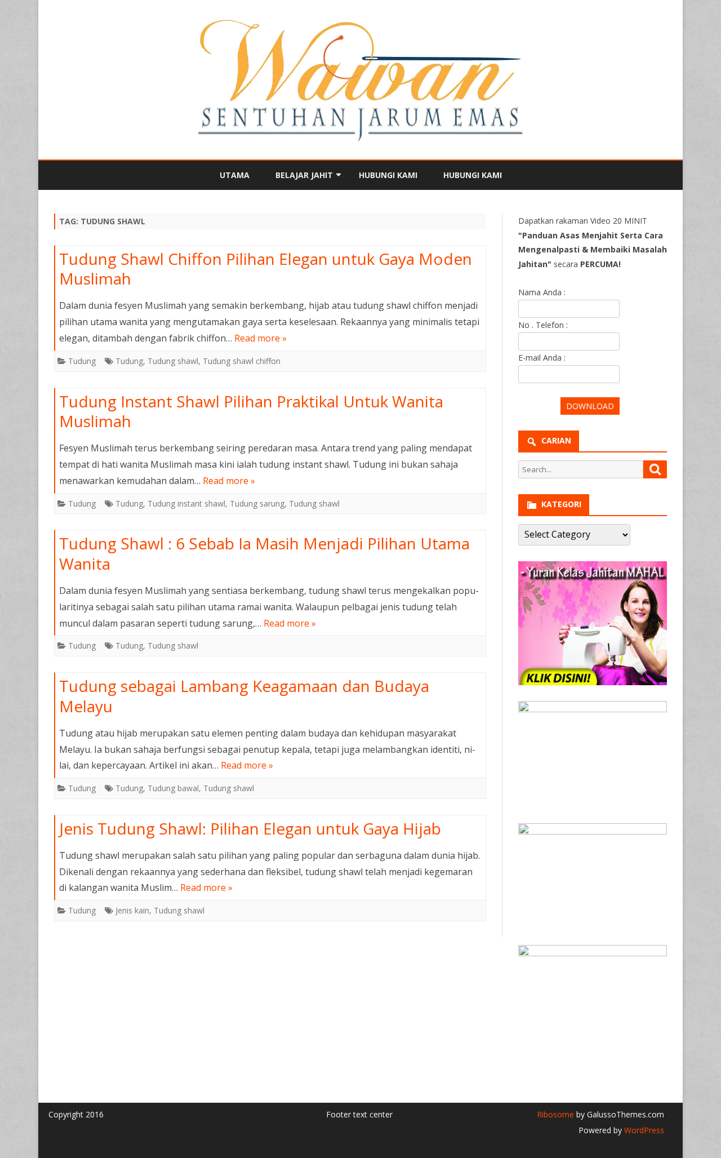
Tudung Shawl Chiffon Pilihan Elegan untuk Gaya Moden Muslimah (265, 269)
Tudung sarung (257, 503)
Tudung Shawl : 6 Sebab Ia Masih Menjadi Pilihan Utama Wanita (264, 553)
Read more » (260, 338)
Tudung (82, 361)
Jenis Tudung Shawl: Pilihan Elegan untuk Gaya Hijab (250, 828)
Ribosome (555, 1114)
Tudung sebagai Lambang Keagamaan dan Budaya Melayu (244, 696)
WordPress (643, 1130)
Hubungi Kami (388, 175)
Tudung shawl (173, 361)
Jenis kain (132, 910)
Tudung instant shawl (186, 503)
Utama (235, 175)
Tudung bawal (173, 788)
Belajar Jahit (304, 175)
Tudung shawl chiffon (242, 361)
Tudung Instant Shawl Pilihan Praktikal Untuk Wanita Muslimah (251, 411)
